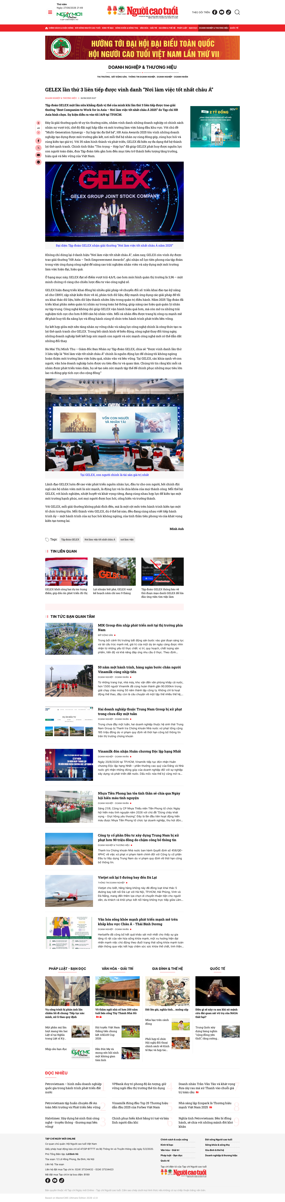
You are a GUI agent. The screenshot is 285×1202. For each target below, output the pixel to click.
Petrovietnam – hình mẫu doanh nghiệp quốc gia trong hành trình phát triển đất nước (73, 1088)
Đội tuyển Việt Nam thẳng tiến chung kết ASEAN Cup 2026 (107, 1033)
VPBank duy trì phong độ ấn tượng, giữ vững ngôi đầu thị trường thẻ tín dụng (139, 1086)
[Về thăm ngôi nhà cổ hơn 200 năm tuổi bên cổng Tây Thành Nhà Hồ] (117, 991)
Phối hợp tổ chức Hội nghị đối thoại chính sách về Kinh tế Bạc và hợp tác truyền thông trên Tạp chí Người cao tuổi (157, 1050)
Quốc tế (234, 28)
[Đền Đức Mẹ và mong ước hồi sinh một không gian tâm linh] (131, 1053)
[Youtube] (221, 12)
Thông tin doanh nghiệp (141, 77)
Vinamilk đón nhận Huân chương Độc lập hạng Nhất (139, 751)
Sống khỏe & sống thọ (126, 28)
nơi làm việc (127, 539)
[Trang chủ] (46, 28)
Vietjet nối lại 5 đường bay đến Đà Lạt (127, 877)
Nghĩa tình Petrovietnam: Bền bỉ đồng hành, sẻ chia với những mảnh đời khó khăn (206, 1122)
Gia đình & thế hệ (167, 28)
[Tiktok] (228, 12)
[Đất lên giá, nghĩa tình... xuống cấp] (167, 991)
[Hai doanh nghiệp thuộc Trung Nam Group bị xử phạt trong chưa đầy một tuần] (69, 723)
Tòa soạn (59, 1164)
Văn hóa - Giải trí (148, 28)
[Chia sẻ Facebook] (38, 141)
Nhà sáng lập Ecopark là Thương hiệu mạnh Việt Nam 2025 (205, 1105)
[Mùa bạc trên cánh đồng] (181, 1024)
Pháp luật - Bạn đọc (187, 28)
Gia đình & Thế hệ (167, 969)
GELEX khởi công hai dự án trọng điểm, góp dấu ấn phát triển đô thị (66, 591)
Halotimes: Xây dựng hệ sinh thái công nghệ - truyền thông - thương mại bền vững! (72, 1122)
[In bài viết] (38, 162)
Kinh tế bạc (108, 28)
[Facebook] (214, 12)
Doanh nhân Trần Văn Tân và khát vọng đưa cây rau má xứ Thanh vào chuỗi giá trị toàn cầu (207, 1088)
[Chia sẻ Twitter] (38, 148)
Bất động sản (119, 77)
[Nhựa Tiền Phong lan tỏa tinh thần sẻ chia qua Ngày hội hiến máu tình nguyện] (69, 807)
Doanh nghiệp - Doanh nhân (172, 77)
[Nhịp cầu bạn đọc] (81, 1053)
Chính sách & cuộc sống (61, 28)
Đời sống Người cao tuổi (87, 28)
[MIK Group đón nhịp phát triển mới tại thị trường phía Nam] (69, 639)
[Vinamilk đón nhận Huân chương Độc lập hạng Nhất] (69, 765)
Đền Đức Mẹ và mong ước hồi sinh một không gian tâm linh (107, 1054)
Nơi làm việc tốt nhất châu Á (100, 539)
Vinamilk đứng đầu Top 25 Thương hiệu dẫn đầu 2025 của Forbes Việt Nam (140, 1105)
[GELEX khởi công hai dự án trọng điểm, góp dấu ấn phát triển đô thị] (66, 572)
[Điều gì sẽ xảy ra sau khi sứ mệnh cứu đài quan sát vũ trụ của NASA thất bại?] (217, 991)
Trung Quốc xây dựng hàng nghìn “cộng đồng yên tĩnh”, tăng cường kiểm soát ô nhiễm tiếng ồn (207, 1036)
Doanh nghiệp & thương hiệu (213, 28)
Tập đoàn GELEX (70, 539)
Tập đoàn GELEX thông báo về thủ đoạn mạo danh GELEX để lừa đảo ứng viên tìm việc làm (162, 592)
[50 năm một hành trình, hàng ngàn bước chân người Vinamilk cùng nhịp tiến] (69, 681)
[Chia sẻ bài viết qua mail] (38, 155)
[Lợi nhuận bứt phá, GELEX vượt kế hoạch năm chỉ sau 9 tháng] (114, 572)
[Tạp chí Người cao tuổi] (69, 20)
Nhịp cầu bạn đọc (56, 1049)
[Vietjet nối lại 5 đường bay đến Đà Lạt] (69, 891)
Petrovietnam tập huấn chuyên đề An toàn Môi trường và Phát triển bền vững (72, 1105)
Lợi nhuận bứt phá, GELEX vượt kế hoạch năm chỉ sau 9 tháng (112, 591)
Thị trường (103, 77)
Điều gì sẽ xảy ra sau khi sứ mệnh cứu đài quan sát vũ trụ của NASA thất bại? (216, 1013)
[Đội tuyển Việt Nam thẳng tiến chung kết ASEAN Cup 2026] (131, 1032)
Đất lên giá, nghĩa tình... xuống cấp (166, 1009)
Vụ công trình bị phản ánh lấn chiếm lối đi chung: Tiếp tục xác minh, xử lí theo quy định (64, 1013)
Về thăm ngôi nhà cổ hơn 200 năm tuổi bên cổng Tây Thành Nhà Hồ (116, 1011)
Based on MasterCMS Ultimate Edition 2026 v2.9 (71, 1197)
